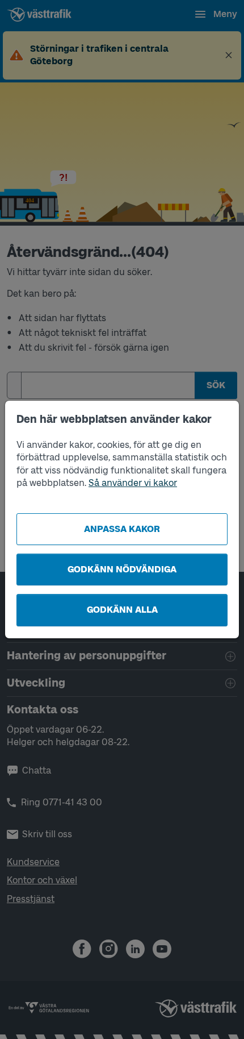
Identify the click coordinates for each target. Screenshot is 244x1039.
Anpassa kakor (122, 528)
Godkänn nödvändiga (122, 569)
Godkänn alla (122, 609)
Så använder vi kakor (133, 482)
